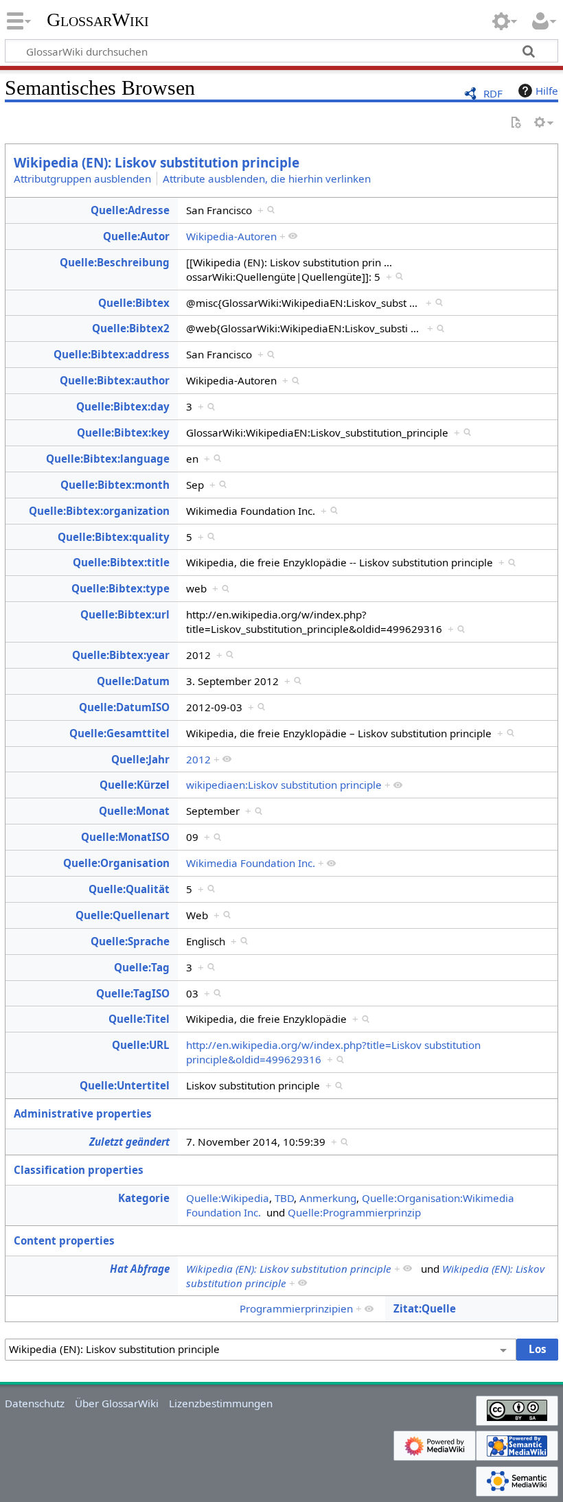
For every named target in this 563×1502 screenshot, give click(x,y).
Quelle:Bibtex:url (125, 614)
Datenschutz (35, 1403)
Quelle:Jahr (140, 759)
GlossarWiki (98, 20)
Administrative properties (83, 1113)
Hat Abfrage (140, 1268)
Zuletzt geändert (129, 1141)
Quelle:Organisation (116, 863)
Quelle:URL (141, 1045)
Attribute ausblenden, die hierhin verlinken (267, 178)
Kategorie (144, 1198)
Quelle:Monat (134, 811)
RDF (493, 93)
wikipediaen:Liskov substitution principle (284, 785)
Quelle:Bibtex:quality (114, 537)
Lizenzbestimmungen (221, 1403)
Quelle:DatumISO (124, 707)
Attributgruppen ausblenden (82, 178)
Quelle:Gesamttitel (119, 733)
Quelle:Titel (139, 1019)
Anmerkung (327, 1198)
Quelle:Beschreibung (115, 262)
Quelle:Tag (142, 967)
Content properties (64, 1240)
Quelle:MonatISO (125, 837)
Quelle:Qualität (129, 889)
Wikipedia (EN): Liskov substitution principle (156, 163)
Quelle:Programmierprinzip (354, 1212)
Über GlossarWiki (117, 1403)
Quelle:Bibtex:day (123, 406)
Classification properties (78, 1170)
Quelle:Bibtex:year (121, 655)
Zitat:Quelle (424, 1308)
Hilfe (547, 90)
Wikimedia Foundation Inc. (250, 863)
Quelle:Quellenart (123, 915)
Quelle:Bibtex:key (123, 432)
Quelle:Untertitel (125, 1085)
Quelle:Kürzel (135, 785)
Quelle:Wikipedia (227, 1198)
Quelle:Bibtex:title (121, 562)
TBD (284, 1198)
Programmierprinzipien (296, 1308)
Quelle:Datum (133, 681)
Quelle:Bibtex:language (108, 458)
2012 (198, 759)
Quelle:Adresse (130, 210)
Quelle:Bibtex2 (131, 328)
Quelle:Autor (136, 236)
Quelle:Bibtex (134, 303)
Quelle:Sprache (130, 941)
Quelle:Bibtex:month (115, 485)
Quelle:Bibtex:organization (99, 511)
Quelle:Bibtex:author (115, 380)
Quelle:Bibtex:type (120, 588)
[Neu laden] (515, 123)
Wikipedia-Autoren (231, 236)
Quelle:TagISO (133, 993)
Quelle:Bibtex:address (112, 354)
